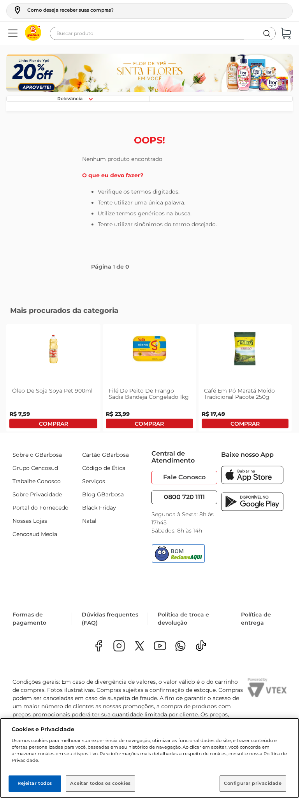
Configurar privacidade (253, 783)
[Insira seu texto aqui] (180, 646)
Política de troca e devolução (183, 618)
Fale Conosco (184, 477)
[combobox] (163, 33)
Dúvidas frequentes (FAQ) (110, 618)
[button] (63, 10)
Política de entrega (256, 618)
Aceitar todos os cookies (100, 783)
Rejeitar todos (35, 783)
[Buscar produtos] (266, 33)
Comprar (53, 423)
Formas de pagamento (29, 618)
